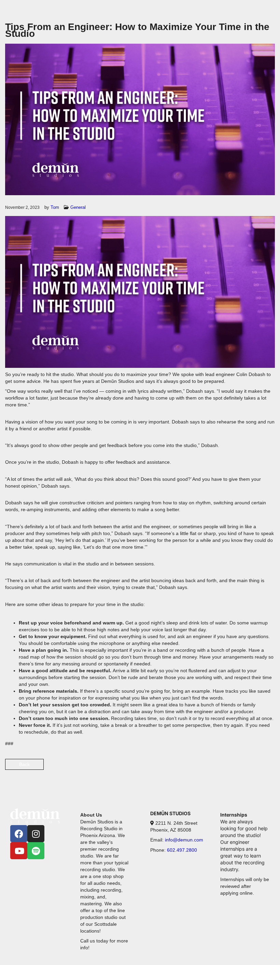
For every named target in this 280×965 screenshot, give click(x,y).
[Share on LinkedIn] (257, 768)
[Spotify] (35, 850)
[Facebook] (18, 833)
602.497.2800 (181, 850)
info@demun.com (184, 839)
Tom (55, 207)
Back (24, 764)
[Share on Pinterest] (269, 768)
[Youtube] (18, 850)
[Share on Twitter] (245, 768)
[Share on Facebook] (233, 768)
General (78, 207)
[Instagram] (35, 833)
